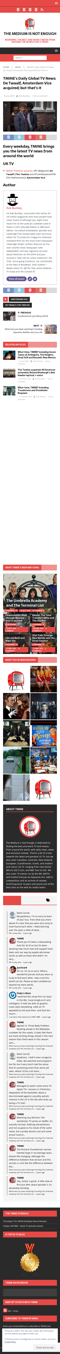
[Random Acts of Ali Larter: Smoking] (16, 679)
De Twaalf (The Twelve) (17, 305)
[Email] (35, 279)
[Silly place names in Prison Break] (16, 760)
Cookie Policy (10, 1342)
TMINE (20, 938)
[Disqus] (30, 443)
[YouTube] (36, 10)
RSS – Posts (12, 1311)
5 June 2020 (9, 96)
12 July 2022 (11, 628)
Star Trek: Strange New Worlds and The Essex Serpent (43, 638)
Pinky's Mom (24, 993)
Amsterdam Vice (19, 299)
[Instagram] (30, 10)
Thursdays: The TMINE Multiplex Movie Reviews (25, 1221)
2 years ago (27, 933)
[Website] (30, 279)
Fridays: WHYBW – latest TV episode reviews (23, 1226)
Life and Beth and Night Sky (15, 639)
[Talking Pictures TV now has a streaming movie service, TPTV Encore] (43, 733)
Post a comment (40, 96)
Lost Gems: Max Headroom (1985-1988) (24, 1017)
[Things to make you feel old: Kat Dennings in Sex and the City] (43, 679)
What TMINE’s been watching (22, 567)
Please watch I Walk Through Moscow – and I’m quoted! (16, 618)
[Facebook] (18, 10)
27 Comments (38, 611)
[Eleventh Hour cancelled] (43, 787)
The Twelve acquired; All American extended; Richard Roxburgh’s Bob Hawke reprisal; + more (36, 372)
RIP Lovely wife (15, 933)
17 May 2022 (38, 648)
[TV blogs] (30, 1260)
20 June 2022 (38, 628)
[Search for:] (30, 57)
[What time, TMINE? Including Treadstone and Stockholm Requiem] (9, 390)
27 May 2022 (11, 648)
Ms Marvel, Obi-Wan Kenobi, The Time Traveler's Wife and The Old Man (43, 616)
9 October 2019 (24, 379)
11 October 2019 (25, 396)
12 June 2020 (23, 361)
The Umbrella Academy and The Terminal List (26, 603)
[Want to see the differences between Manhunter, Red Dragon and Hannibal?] (16, 787)
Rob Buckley (24, 96)
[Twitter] (24, 10)
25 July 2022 (25, 611)
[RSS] (42, 10)
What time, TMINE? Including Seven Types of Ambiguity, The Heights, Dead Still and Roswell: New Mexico (37, 354)
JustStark (22, 967)
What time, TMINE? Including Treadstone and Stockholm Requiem (33, 390)
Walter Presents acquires (19, 170)
